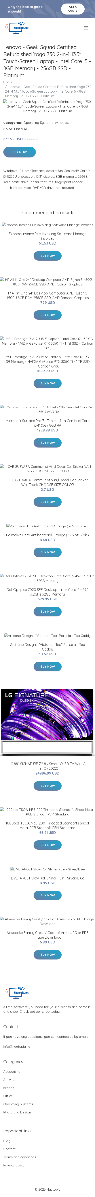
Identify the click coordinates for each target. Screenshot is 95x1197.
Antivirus (9, 1080)
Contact (9, 1149)
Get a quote (72, 8)
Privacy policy (14, 1165)
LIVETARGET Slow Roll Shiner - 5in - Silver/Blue (47, 878)
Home (8, 82)
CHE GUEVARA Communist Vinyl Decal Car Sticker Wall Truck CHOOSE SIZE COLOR (48, 482)
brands (8, 1088)
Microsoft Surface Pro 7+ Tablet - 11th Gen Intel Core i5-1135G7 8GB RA (47, 423)
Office (8, 1096)
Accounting (12, 1071)
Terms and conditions (19, 1157)
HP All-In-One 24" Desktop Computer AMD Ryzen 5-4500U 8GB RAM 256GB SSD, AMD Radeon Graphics (47, 295)
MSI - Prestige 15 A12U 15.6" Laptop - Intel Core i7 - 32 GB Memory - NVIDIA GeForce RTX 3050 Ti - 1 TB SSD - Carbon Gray (48, 361)
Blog (7, 1141)
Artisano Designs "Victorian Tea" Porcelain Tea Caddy (47, 646)
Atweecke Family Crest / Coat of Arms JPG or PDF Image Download (48, 934)
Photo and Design (17, 1112)
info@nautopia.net (17, 1046)
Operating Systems (38, 123)
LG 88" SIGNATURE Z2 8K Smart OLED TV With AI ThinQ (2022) (47, 766)
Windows (62, 123)
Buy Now (19, 152)
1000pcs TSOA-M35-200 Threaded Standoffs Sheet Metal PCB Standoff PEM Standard (47, 825)
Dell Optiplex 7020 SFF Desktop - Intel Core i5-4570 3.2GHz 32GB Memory (48, 591)
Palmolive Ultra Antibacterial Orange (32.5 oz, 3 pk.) (47, 535)
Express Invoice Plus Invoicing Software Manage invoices (47, 236)
